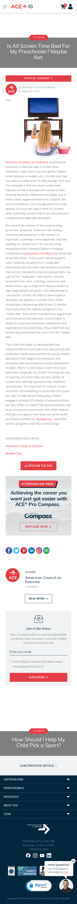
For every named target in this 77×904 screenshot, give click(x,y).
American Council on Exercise (38, 87)
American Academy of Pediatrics (27, 162)
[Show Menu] (5, 6)
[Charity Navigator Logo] (27, 870)
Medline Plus (14, 453)
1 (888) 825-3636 (38, 849)
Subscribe (37, 677)
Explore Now (37, 526)
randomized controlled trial (40, 253)
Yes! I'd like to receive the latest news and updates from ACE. (38, 664)
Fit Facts (38, 37)
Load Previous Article (37, 765)
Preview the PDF (40, 465)
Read (37, 598)
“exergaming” (44, 419)
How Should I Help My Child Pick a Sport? (38, 742)
